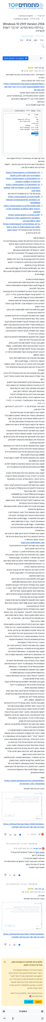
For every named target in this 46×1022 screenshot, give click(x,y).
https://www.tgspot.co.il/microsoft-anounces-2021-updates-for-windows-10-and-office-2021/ (23, 217)
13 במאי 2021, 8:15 (21, 848)
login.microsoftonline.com (32, 542)
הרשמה (38, 1002)
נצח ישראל (37, 848)
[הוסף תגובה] (20, 835)
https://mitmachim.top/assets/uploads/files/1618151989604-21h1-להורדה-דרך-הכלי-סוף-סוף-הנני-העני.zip (24, 86)
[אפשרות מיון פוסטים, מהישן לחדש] (41, 58)
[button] (42, 1018)
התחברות (28, 1002)
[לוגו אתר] (25, 6)
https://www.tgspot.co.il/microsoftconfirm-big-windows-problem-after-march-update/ (22, 208)
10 (10, 835)
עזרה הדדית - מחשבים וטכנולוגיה (32, 36)
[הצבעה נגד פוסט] (5, 835)
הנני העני (37, 68)
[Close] (5, 962)
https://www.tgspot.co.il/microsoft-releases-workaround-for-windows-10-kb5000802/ (23, 199)
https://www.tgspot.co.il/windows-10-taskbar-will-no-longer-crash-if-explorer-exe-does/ (22, 187)
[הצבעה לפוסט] (15, 835)
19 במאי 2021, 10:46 (32, 892)
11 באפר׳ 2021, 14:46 (32, 71)
